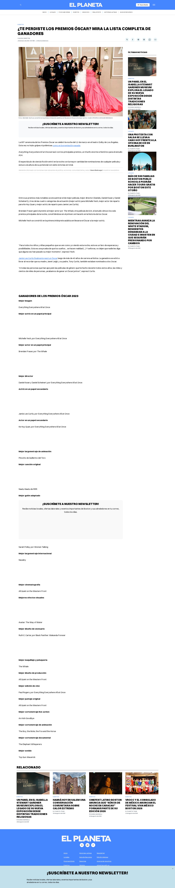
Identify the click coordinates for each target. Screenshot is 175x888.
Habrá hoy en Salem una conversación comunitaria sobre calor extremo (69, 804)
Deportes (82, 861)
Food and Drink (64, 12)
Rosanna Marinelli (134, 107)
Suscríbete (144, 5)
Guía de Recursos (126, 12)
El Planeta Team (134, 149)
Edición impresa (102, 857)
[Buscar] (20, 5)
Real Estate (97, 12)
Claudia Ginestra (24, 38)
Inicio (44, 12)
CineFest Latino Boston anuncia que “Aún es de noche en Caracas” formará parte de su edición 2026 (105, 805)
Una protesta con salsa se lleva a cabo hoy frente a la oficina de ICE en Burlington (142, 140)
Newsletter (101, 853)
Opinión (82, 865)
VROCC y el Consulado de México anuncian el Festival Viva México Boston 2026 (140, 804)
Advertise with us (103, 865)
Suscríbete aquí (96, 170)
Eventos (76, 12)
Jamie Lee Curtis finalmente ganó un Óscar (38, 258)
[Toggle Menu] (154, 5)
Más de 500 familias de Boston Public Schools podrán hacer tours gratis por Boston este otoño (141, 183)
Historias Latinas (110, 12)
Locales (53, 12)
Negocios (85, 12)
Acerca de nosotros (104, 861)
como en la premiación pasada (66, 145)
